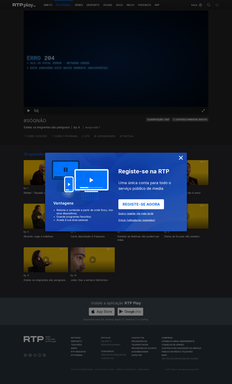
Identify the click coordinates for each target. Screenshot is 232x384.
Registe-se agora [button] (141, 204)
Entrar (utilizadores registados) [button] (136, 220)
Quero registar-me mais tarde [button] (135, 213)
